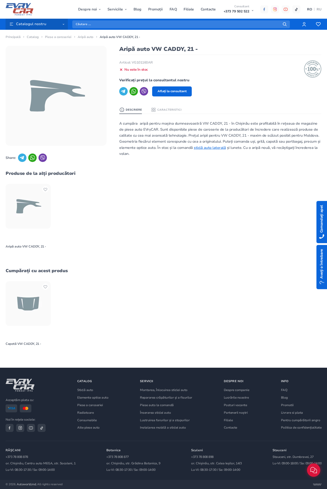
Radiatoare (85, 413)
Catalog (33, 37)
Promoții (155, 9)
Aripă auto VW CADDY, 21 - (26, 246)
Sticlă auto (85, 390)
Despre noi (87, 9)
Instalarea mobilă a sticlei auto (163, 427)
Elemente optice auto (92, 397)
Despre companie (236, 390)
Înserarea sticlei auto (155, 413)
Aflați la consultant (171, 91)
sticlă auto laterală (210, 147)
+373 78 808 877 (117, 457)
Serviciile (115, 9)
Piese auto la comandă (157, 405)
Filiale (189, 9)
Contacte (208, 9)
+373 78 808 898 (202, 457)
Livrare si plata (292, 413)
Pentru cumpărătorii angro (300, 420)
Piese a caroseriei (58, 37)
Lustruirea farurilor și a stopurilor (165, 420)
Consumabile (87, 420)
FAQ (173, 9)
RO (309, 9)
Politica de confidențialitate (301, 427)
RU (319, 9)
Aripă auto (85, 37)
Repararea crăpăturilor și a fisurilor (166, 397)
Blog (137, 9)
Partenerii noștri (236, 413)
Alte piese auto (88, 427)
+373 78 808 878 (17, 457)
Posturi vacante (235, 405)
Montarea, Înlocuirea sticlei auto (164, 390)
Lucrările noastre (236, 397)
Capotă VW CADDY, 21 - (23, 344)
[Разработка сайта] (317, 484)
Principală (13, 37)
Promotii (287, 405)
